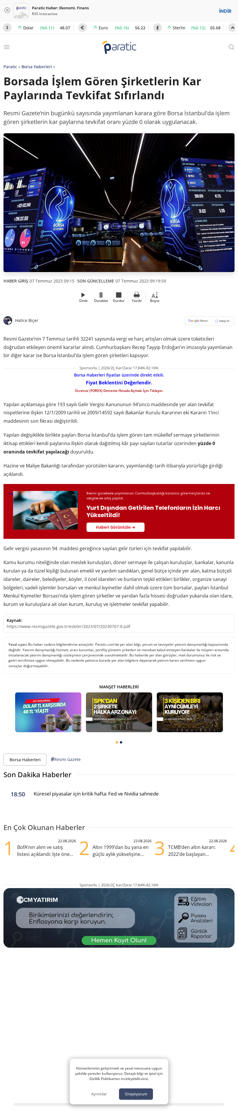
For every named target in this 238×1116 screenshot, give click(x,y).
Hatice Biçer (26, 320)
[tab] (117, 742)
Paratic (10, 66)
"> (114, 510)
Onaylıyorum (136, 1094)
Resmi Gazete (66, 759)
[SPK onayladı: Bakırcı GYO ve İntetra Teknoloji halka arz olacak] (119, 712)
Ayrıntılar (99, 1094)
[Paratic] (119, 48)
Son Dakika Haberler (37, 774)
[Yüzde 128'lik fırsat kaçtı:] (190, 712)
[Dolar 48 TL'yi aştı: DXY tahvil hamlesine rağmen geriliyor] (48, 712)
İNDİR (225, 11)
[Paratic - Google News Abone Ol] (210, 322)
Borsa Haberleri (36, 66)
